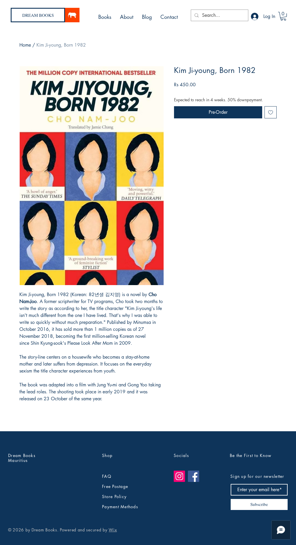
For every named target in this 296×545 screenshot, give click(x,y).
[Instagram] (179, 476)
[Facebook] (193, 476)
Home (25, 45)
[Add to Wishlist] (270, 112)
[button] (283, 16)
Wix (113, 530)
